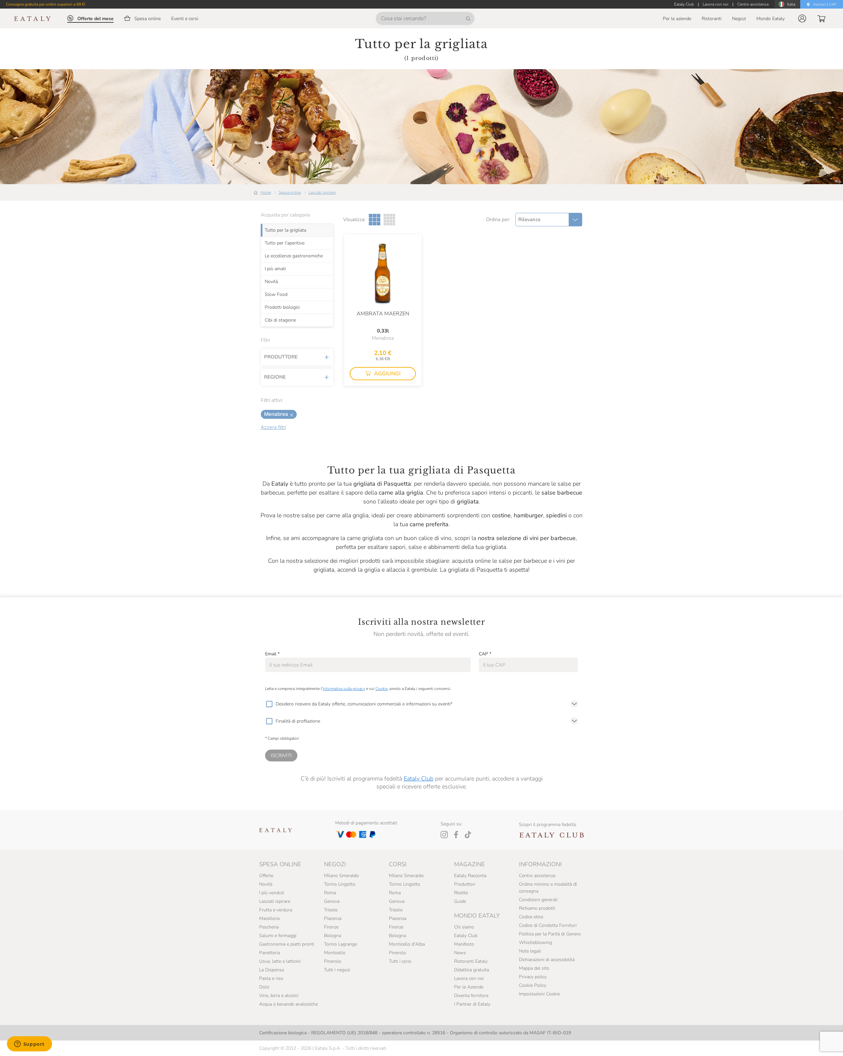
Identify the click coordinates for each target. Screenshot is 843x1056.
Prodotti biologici (282, 307)
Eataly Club (418, 779)
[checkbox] (269, 704)
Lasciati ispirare (322, 192)
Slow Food (276, 294)
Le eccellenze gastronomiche (294, 255)
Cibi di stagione (280, 320)
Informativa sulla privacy (344, 688)
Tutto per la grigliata (285, 230)
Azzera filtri (273, 427)
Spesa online (290, 192)
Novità (271, 281)
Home (265, 192)
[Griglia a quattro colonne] (389, 219)
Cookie (381, 688)
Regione (275, 377)
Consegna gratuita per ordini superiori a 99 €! (45, 4)
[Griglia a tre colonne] (374, 219)
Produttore (281, 357)
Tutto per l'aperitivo (285, 243)
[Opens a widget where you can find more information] (29, 1044)
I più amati (275, 268)
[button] (802, 18)
